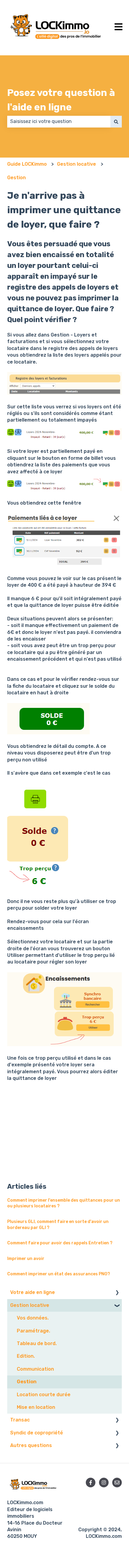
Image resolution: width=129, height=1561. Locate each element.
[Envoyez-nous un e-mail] (117, 1482)
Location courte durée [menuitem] (43, 1394)
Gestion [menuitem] (27, 1381)
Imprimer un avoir (25, 1258)
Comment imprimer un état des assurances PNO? (58, 1274)
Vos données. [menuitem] (33, 1318)
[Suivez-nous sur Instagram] (104, 1482)
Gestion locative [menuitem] (29, 1305)
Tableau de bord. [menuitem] (37, 1343)
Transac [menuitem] (20, 1420)
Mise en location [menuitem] (36, 1407)
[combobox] (58, 121)
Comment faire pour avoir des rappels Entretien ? (59, 1243)
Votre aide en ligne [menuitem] (32, 1292)
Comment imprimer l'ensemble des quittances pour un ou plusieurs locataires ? (63, 1203)
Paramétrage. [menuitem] (33, 1331)
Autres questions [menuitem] (31, 1445)
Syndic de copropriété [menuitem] (36, 1433)
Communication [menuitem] (35, 1369)
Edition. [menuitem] (26, 1356)
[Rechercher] (116, 121)
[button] (117, 1293)
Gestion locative (76, 164)
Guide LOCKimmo (27, 164)
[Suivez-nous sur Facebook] (90, 1482)
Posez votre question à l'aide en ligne (61, 100)
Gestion (16, 177)
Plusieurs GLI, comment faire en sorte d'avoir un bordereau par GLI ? (58, 1224)
